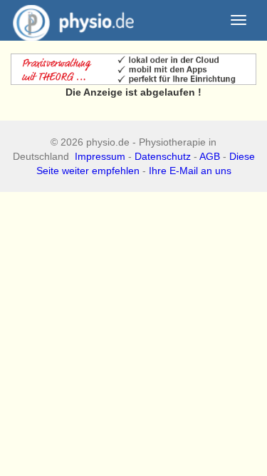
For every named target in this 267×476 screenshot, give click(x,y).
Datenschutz (163, 156)
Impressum (100, 156)
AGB (209, 156)
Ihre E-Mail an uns (190, 170)
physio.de (73, 20)
